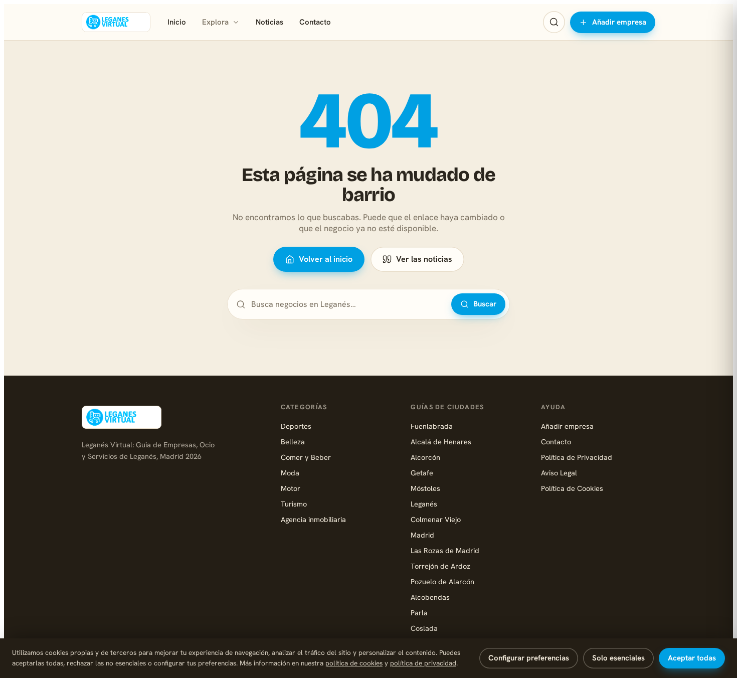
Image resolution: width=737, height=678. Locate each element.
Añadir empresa (619, 22)
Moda (290, 472)
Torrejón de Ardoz (440, 566)
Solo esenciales (618, 658)
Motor (290, 488)
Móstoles (425, 488)
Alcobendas (430, 597)
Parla (419, 612)
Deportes (296, 426)
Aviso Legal (559, 472)
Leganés (424, 503)
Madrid (422, 535)
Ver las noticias (424, 259)
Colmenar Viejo (436, 519)
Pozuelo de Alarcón (442, 581)
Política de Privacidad (576, 457)
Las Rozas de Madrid (445, 550)
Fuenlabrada (432, 426)
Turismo (294, 503)
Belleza (293, 441)
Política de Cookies (572, 488)
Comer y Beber (306, 457)
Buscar (484, 304)
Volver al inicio (325, 259)
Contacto (315, 22)
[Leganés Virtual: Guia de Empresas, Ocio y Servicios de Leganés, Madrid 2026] (116, 22)
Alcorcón (425, 457)
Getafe (422, 472)
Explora (215, 22)
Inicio (176, 22)
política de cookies (354, 662)
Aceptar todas (692, 658)
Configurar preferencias (528, 658)
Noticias (269, 22)
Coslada (424, 628)
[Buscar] (554, 22)
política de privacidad (423, 662)
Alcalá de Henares (441, 441)
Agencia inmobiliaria (313, 519)
